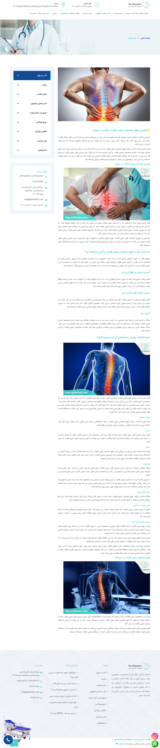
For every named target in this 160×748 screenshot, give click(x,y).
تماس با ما (32, 13)
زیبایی (55, 13)
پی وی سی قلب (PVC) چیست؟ (63, 713)
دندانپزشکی (65, 13)
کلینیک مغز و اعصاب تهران (104, 159)
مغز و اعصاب (118, 13)
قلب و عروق (131, 13)
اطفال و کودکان (74, 13)
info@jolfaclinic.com (33, 199)
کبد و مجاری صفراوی (103, 13)
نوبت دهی (45, 13)
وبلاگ (39, 13)
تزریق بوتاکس (41, 122)
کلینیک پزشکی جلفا (141, 13)
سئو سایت (128, 744)
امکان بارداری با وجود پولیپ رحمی (62, 696)
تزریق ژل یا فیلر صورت (38, 113)
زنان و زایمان (88, 13)
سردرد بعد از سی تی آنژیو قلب (64, 683)
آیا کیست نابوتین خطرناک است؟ (63, 689)
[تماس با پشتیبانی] (8, 739)
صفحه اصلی (145, 38)
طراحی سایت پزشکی (142, 744)
